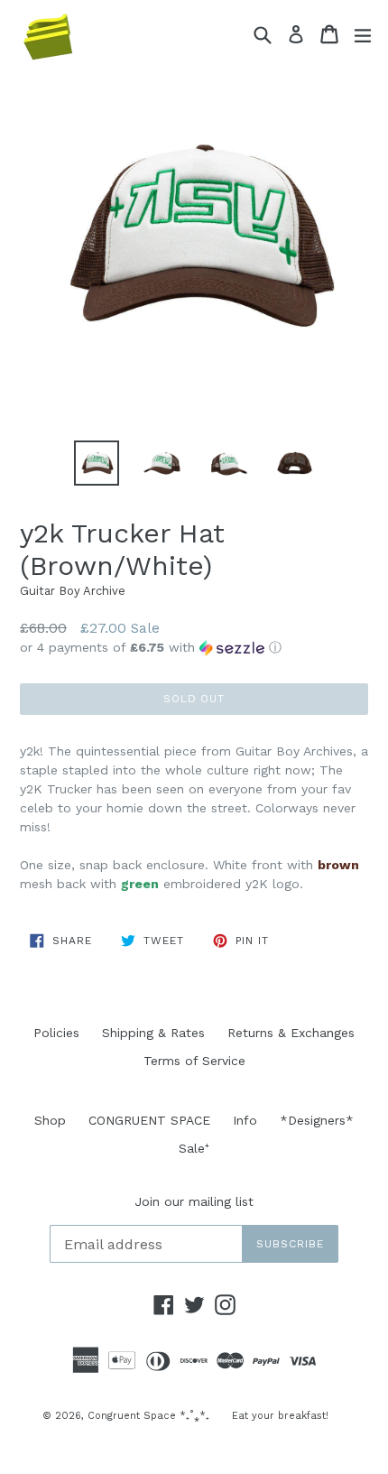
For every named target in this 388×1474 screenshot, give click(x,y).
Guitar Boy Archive (72, 591)
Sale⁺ (194, 1148)
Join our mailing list (194, 1201)
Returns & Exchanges (291, 1032)
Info (245, 1120)
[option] (96, 463)
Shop (50, 1120)
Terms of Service (194, 1060)
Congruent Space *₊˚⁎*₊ (148, 1416)
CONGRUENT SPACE (149, 1120)
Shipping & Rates (153, 1032)
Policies (56, 1032)
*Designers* (317, 1120)
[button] (194, 647)
